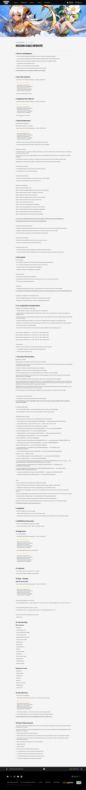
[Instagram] (14, 776)
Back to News (44, 769)
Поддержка (47, 2)
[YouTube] (17, 776)
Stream (39, 2)
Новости (16, 2)
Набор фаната (56, 782)
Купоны (31, 2)
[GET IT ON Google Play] (78, 2)
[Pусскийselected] (76, 776)
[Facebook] (7, 776)
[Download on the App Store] (70, 2)
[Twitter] (11, 776)
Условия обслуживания (12, 782)
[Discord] (21, 776)
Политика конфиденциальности (28, 782)
